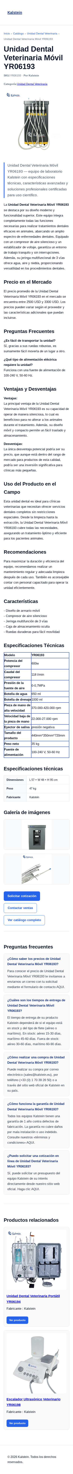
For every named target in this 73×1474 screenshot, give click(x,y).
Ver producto (17, 1320)
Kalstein (14, 12)
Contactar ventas (20, 908)
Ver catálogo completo (24, 920)
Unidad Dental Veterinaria (32, 83)
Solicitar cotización (21, 896)
